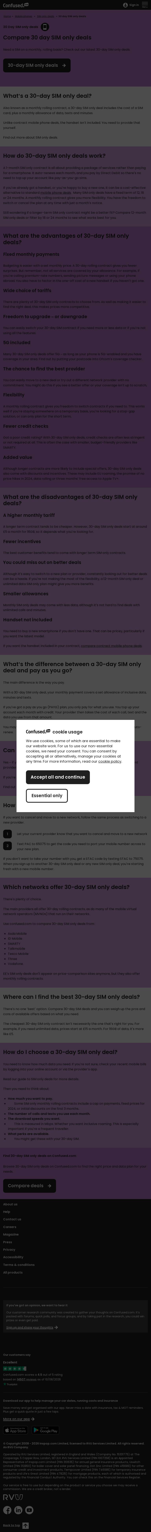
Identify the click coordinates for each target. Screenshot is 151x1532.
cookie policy (109, 761)
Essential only (46, 796)
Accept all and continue (58, 777)
